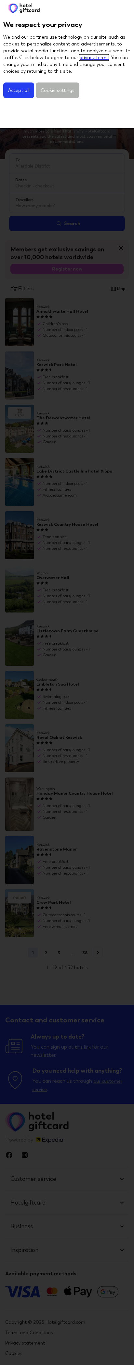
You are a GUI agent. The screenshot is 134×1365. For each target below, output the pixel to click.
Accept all (18, 90)
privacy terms (94, 57)
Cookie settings (57, 90)
